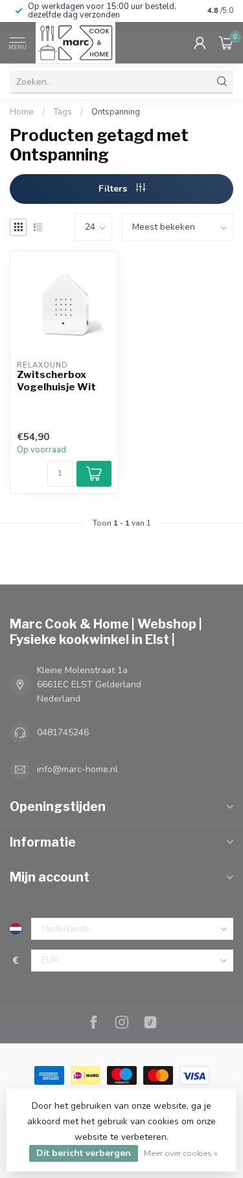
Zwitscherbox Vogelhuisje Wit (56, 380)
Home (22, 112)
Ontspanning (115, 112)
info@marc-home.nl (77, 769)
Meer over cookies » (181, 1153)
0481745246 (63, 732)
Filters (114, 189)
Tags (62, 112)
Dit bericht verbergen (83, 1153)
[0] (226, 43)
